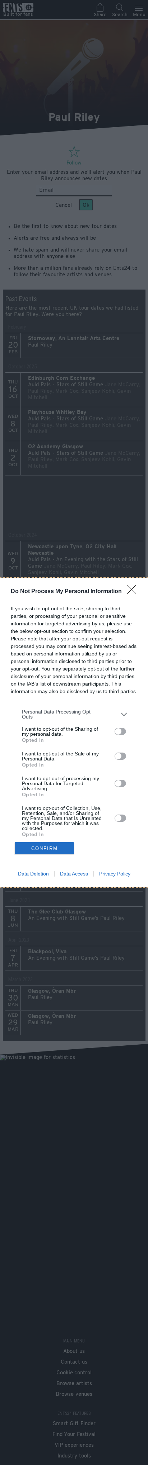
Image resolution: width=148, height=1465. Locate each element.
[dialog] (74, 732)
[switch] (120, 731)
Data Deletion (33, 874)
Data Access (74, 874)
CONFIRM (44, 848)
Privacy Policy (114, 874)
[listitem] (74, 714)
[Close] (134, 591)
